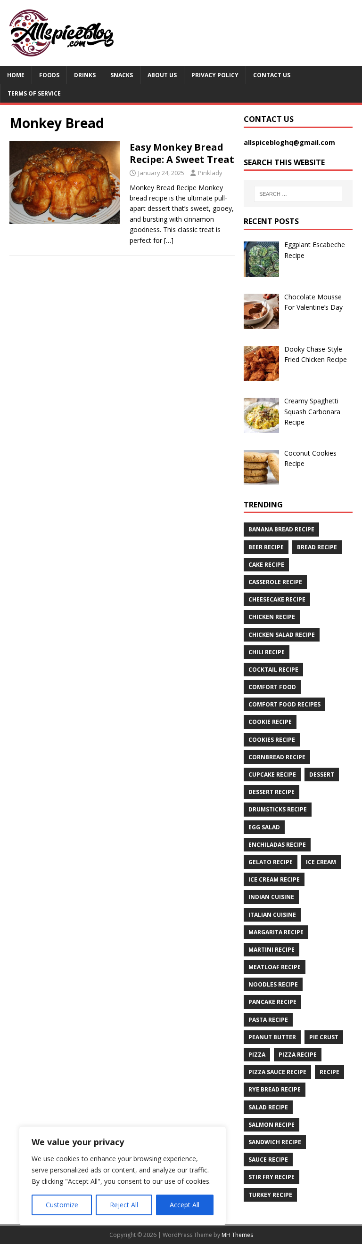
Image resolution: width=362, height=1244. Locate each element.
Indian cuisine (271, 897)
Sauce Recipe (268, 1160)
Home (16, 75)
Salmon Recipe (271, 1125)
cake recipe (266, 565)
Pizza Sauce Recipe (277, 1072)
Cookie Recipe (270, 722)
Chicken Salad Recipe (281, 635)
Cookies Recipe (271, 740)
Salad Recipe (268, 1107)
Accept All (184, 1204)
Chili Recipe (266, 652)
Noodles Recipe (273, 984)
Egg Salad (264, 827)
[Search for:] (298, 194)
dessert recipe (271, 792)
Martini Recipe (271, 950)
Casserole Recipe (275, 582)
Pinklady (210, 173)
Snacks (121, 75)
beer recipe (266, 547)
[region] (122, 1175)
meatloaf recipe (274, 967)
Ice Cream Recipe (274, 879)
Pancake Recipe (272, 1002)
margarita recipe (276, 932)
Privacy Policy (215, 75)
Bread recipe (317, 547)
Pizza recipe (298, 1055)
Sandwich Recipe (274, 1142)
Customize (62, 1204)
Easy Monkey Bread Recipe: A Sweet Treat (182, 153)
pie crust (323, 1037)
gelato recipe (270, 862)
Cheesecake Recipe (276, 599)
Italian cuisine (272, 915)
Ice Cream (321, 862)
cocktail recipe (273, 670)
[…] (168, 240)
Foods (49, 75)
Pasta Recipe (268, 1020)
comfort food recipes (284, 704)
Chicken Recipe (271, 617)
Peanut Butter (272, 1037)
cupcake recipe (272, 774)
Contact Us (271, 75)
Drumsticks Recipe (277, 809)
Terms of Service (34, 93)
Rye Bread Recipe (274, 1089)
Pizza (256, 1055)
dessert (321, 774)
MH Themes (237, 1235)
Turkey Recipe (270, 1195)
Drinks (85, 75)
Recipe (329, 1072)
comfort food (272, 687)
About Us (162, 75)
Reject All (124, 1204)
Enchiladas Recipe (277, 845)
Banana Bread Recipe (281, 529)
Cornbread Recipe (276, 757)
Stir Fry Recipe (271, 1177)
